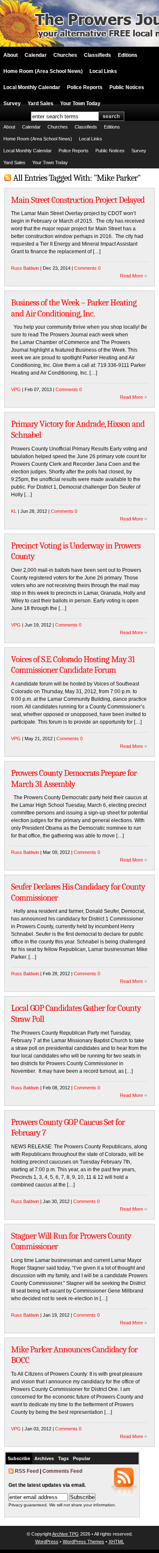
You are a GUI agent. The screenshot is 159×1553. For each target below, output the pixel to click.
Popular (81, 1458)
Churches (65, 55)
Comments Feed (62, 1471)
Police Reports (85, 87)
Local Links (103, 71)
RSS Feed (27, 1471)
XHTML (116, 1541)
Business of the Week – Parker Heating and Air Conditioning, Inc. (74, 308)
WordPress (47, 1541)
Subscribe (19, 1458)
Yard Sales (40, 103)
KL (14, 511)
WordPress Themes (83, 1541)
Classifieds (97, 55)
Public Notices (126, 87)
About (10, 55)
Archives (44, 1458)
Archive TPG (65, 1533)
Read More (131, 275)
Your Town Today (80, 103)
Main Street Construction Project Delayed (78, 200)
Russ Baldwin (25, 268)
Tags (63, 1458)
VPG (16, 389)
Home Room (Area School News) (43, 71)
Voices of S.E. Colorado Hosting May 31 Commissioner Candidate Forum (73, 664)
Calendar (36, 55)
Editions (127, 55)
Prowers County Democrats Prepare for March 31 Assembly (74, 778)
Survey (12, 103)
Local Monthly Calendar (31, 87)
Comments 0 (87, 268)
